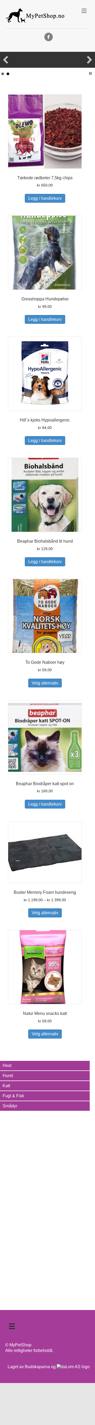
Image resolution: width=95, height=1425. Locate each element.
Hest (7, 1065)
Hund (8, 1075)
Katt (6, 1085)
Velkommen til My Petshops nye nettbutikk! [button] (2, 74)
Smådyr (10, 1106)
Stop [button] (90, 73)
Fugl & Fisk (13, 1096)
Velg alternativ (45, 683)
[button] (5, 60)
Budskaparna (37, 1366)
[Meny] (11, 1326)
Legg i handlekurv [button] (45, 198)
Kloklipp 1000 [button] (8, 74)
